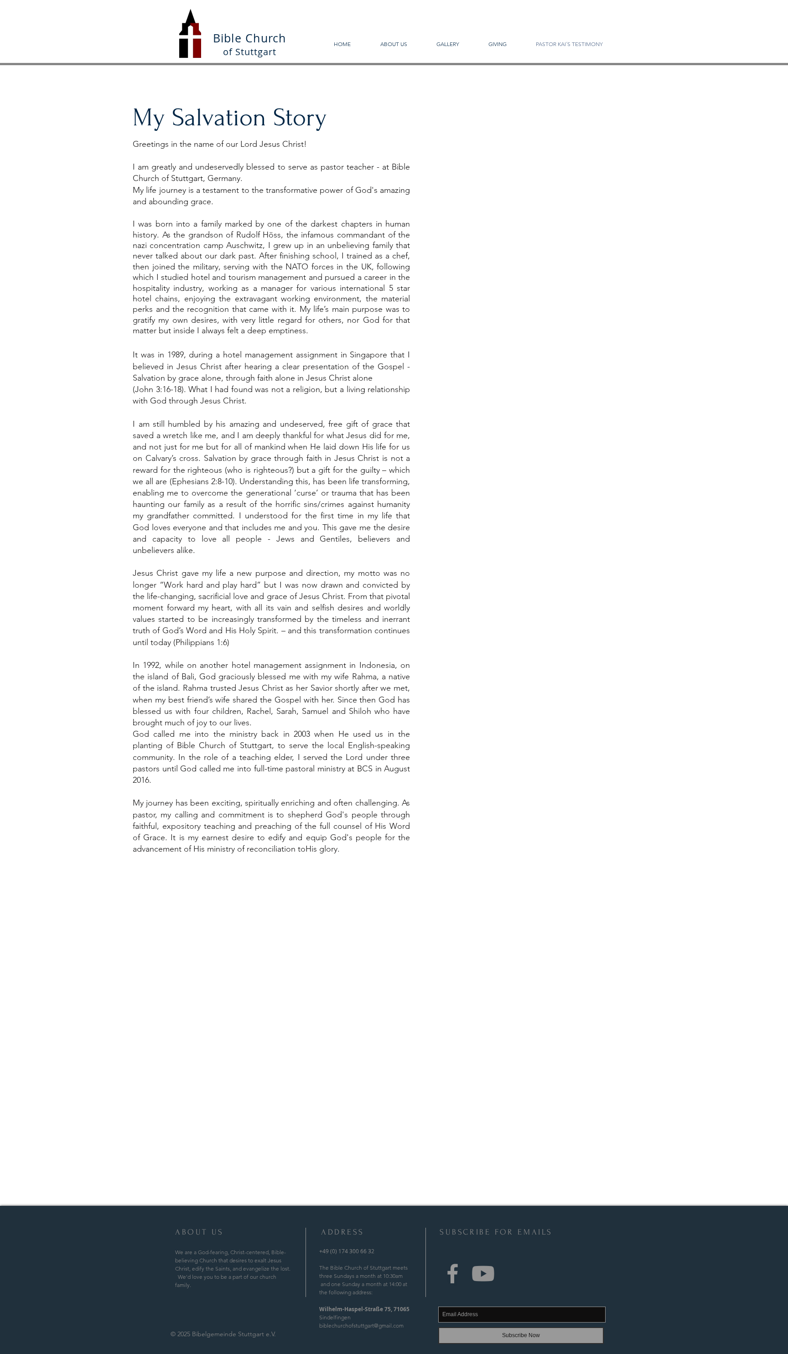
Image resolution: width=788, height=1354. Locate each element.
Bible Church (249, 38)
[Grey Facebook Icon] (453, 1274)
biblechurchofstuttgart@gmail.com (361, 1325)
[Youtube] (483, 1274)
